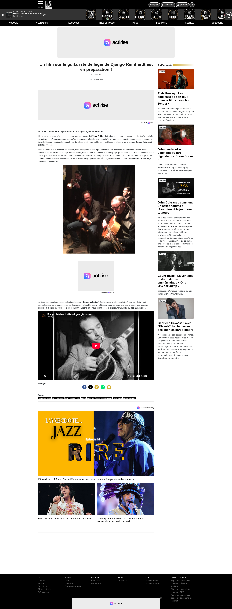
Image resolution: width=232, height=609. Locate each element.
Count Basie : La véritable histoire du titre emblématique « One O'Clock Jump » (175, 281)
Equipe (41, 583)
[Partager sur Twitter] (90, 388)
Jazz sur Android (152, 583)
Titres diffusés (106, 23)
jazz (66, 398)
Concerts (69, 583)
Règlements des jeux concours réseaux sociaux (180, 583)
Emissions (42, 586)
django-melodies (129, 398)
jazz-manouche (57, 398)
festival (72, 398)
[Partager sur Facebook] (84, 388)
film (78, 398)
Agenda (189, 23)
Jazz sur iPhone (151, 580)
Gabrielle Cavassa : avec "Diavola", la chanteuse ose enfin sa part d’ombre (175, 326)
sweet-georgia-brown (104, 398)
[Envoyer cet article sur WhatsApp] (102, 388)
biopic (83, 398)
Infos (135, 23)
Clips (67, 580)
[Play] (3, 15)
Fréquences (73, 23)
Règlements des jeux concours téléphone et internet (181, 598)
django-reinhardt (45, 398)
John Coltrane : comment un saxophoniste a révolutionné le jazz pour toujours (175, 207)
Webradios (42, 23)
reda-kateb (118, 398)
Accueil (13, 23)
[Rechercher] (192, 4)
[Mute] (44, 15)
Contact (41, 580)
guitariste (90, 398)
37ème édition (97, 136)
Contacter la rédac (73, 586)
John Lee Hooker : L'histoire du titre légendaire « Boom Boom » (175, 154)
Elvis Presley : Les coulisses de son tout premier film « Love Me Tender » (173, 98)
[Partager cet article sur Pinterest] (96, 388)
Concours (217, 23)
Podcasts (161, 23)
